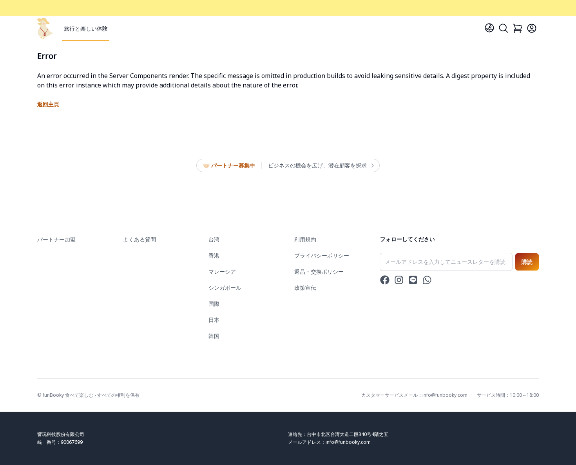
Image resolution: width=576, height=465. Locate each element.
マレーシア (222, 271)
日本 (213, 319)
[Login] (532, 28)
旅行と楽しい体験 (86, 28)
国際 (213, 303)
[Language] (489, 28)
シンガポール (224, 287)
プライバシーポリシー (321, 255)
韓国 (213, 336)
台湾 (213, 239)
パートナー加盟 (56, 239)
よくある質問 (139, 239)
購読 (527, 261)
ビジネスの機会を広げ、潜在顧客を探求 (317, 165)
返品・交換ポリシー (319, 271)
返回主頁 (48, 104)
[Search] (503, 28)
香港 (213, 255)
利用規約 (305, 239)
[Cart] (518, 28)
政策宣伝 (305, 287)
